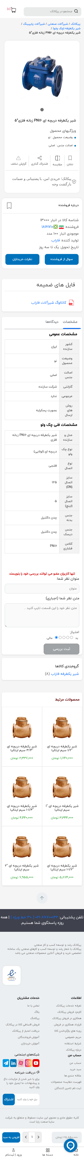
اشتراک (8, 1099)
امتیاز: (74, 632)
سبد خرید (75, 1069)
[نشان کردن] (9, 205)
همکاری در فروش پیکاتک (66, 1018)
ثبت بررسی (61, 649)
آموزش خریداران (30, 1043)
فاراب (55, 240)
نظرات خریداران (22, 259)
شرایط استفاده (73, 1043)
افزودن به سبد (11, 1137)
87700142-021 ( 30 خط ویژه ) (33, 917)
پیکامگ (34, 1018)
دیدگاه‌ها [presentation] (51, 322)
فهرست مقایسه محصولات (66, 1082)
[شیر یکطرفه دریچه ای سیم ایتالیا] (62, 727)
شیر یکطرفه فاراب (65, 674)
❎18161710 (50, 227)
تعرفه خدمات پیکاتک (68, 1006)
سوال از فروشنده (61, 259)
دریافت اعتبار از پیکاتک (25, 1031)
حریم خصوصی (73, 1037)
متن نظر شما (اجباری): (62, 598)
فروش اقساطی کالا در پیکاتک (22, 1024)
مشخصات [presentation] (70, 322)
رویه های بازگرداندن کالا (67, 1031)
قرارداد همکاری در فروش (67, 1024)
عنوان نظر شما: (67, 578)
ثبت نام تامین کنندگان (68, 1088)
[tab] (70, 322)
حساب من (75, 1063)
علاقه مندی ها (72, 1076)
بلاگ (36, 1012)
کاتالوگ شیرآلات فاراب (48, 302)
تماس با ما (33, 1006)
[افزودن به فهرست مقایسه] (57, 158)
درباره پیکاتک (73, 1050)
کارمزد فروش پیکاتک (69, 1012)
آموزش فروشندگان (28, 1037)
